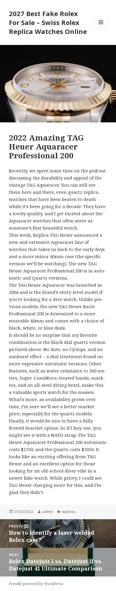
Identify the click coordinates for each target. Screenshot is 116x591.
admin (47, 511)
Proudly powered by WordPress (36, 583)
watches (69, 511)
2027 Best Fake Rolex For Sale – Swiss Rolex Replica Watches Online (48, 22)
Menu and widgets (101, 28)
